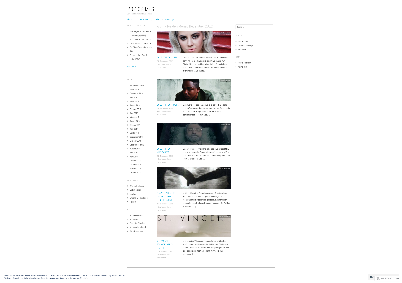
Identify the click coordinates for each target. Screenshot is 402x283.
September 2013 (137, 144)
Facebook (131, 67)
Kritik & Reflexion (224, 169)
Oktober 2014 (135, 125)
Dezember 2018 (137, 93)
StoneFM (242, 49)
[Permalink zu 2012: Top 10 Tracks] (194, 90)
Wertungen (170, 19)
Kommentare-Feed (138, 227)
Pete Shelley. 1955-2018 (140, 43)
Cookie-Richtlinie (80, 278)
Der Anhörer (243, 41)
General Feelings (245, 45)
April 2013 (134, 156)
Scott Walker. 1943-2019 (140, 39)
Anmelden (134, 219)
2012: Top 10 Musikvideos (164, 150)
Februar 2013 (135, 160)
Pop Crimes (140, 9)
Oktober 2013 (135, 140)
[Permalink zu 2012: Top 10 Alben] (194, 43)
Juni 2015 (134, 113)
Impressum (144, 19)
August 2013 (135, 148)
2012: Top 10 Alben (167, 57)
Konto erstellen (136, 215)
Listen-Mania (225, 33)
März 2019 (134, 89)
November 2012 (137, 168)
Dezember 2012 (137, 164)
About (130, 19)
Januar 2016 (135, 105)
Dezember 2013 (137, 136)
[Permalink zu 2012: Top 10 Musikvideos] (194, 134)
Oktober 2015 (135, 109)
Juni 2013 (134, 152)
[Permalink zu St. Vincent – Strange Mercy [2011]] (194, 226)
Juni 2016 (134, 97)
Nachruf (133, 193)
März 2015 (134, 117)
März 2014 (134, 132)
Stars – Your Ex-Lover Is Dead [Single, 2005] (166, 196)
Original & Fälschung (139, 197)
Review (133, 201)
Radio (157, 19)
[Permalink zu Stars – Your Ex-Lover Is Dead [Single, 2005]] (194, 178)
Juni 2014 (134, 128)
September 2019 (137, 85)
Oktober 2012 (135, 172)
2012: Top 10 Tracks (168, 104)
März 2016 (134, 101)
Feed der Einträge (137, 223)
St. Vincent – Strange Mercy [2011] (165, 244)
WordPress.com (136, 231)
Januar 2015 (135, 121)
